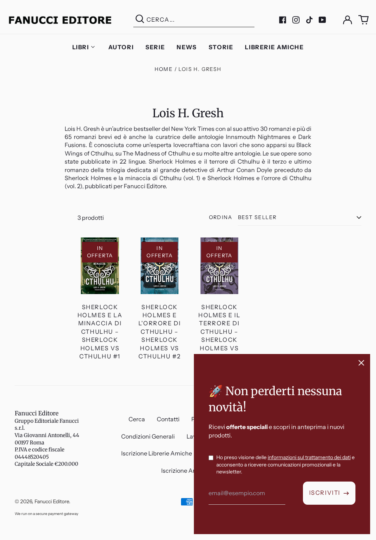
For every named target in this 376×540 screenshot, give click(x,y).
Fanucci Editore (36, 413)
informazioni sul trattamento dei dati (309, 457)
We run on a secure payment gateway (46, 513)
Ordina (220, 217)
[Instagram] (296, 20)
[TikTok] (309, 20)
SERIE (155, 47)
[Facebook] (282, 20)
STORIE (221, 47)
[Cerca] (140, 19)
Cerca (137, 419)
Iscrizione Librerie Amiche (156, 453)
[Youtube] (322, 20)
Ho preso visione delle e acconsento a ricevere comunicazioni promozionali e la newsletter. (285, 464)
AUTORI (121, 47)
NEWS (186, 47)
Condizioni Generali (148, 436)
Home (164, 69)
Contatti (168, 419)
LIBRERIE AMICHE (274, 47)
